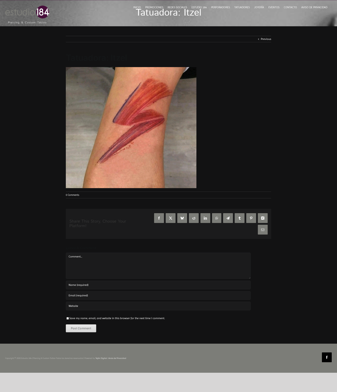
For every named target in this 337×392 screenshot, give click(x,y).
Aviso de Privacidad (117, 358)
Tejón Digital (101, 358)
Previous (266, 39)
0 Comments (72, 195)
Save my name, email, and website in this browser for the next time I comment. (117, 318)
